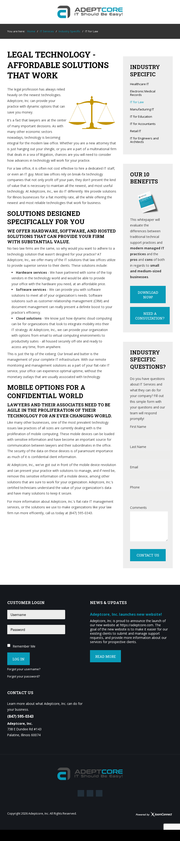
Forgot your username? (23, 669)
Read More (105, 656)
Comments (138, 507)
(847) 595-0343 (20, 716)
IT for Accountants (143, 124)
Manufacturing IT (142, 109)
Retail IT (135, 131)
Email (134, 467)
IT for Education (141, 117)
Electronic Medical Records (142, 93)
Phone (135, 487)
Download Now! (148, 294)
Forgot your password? (23, 676)
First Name (138, 426)
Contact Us (148, 555)
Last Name (138, 446)
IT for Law (137, 102)
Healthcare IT (139, 84)
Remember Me (24, 646)
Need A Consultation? (150, 315)
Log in (18, 659)
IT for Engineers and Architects (144, 140)
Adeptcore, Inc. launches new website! (126, 614)
